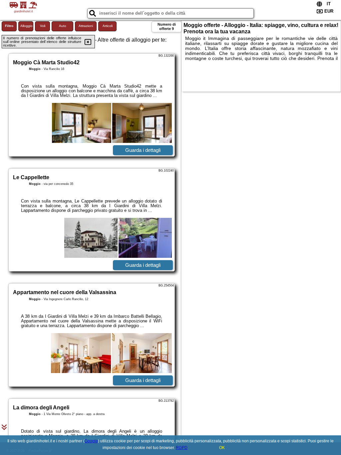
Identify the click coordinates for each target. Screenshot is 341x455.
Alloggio (26, 26)
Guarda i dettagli (143, 150)
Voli (42, 26)
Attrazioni (86, 26)
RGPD (181, 447)
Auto (62, 26)
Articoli (108, 26)
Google (91, 441)
